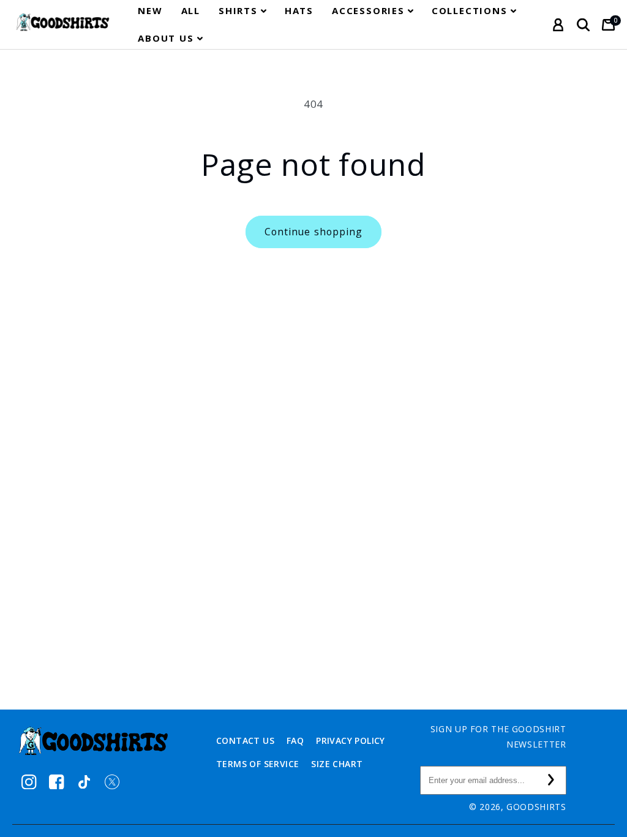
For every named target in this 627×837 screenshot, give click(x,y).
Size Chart (336, 764)
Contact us (245, 740)
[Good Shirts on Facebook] (56, 781)
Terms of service (257, 764)
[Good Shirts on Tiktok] (84, 781)
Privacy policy (350, 740)
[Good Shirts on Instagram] (29, 781)
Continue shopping (313, 231)
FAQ (295, 740)
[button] (242, 10)
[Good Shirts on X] (111, 781)
